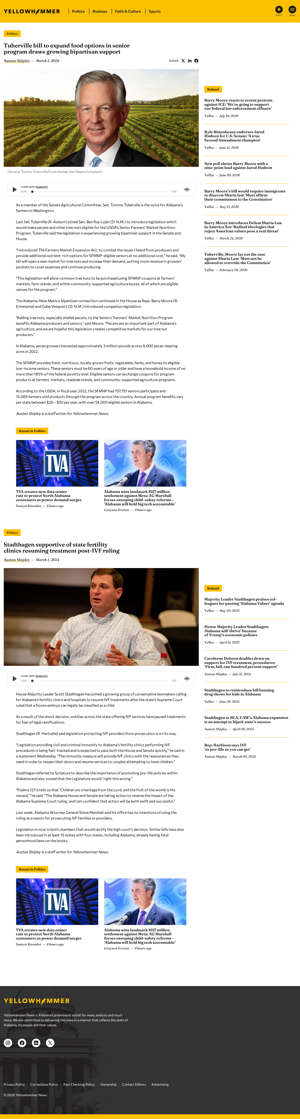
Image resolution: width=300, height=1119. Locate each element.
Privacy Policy (14, 1084)
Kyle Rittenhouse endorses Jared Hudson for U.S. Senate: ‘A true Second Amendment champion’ (234, 135)
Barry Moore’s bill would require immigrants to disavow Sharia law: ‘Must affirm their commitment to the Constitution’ (244, 195)
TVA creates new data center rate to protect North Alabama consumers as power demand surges (49, 495)
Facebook (196, 60)
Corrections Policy (44, 1084)
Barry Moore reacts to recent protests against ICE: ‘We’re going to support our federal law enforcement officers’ (238, 104)
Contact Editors (134, 1084)
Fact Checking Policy (79, 1084)
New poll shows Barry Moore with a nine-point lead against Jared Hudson (238, 165)
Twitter (183, 60)
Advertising (160, 1084)
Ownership (108, 1084)
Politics (12, 33)
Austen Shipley (17, 60)
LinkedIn (189, 60)
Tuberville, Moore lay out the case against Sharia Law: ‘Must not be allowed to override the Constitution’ (237, 258)
